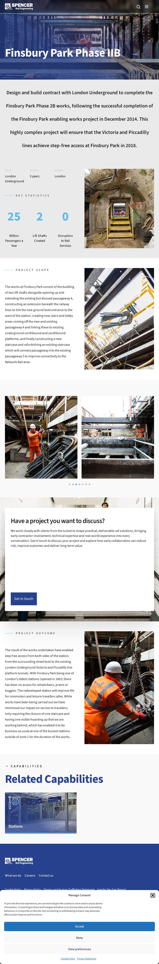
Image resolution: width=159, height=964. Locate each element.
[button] (153, 895)
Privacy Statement (86, 958)
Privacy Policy (32, 890)
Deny (79, 938)
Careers (30, 875)
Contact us (46, 875)
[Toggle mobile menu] (146, 6)
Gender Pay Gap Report (111, 890)
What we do (13, 875)
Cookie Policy (68, 958)
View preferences (79, 949)
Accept (79, 926)
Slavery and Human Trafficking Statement (69, 890)
